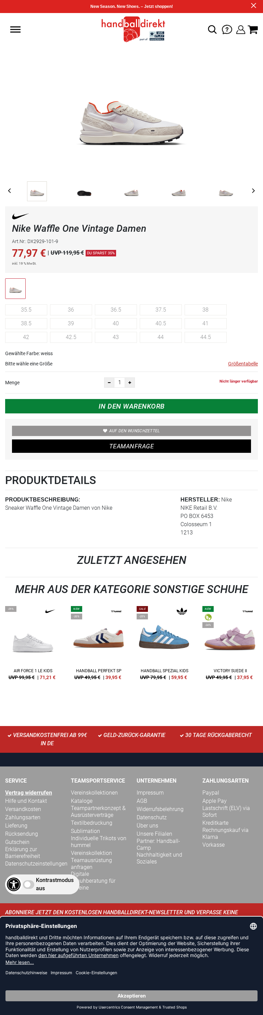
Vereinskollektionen (94, 792)
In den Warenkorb (132, 406)
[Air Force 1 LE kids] (33, 645)
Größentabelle (243, 363)
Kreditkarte (215, 823)
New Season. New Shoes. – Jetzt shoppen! (131, 6)
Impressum (150, 792)
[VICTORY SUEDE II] (230, 645)
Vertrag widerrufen (28, 792)
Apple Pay (214, 801)
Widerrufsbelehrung (160, 809)
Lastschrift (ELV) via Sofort (226, 811)
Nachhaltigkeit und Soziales (159, 858)
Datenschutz (152, 817)
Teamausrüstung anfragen (91, 863)
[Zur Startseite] (131, 29)
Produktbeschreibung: (42, 500)
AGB (142, 801)
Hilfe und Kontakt (26, 801)
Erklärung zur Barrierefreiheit (22, 852)
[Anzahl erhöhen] (130, 382)
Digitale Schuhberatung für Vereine (93, 881)
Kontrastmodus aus (55, 884)
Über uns (147, 825)
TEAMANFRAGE (131, 446)
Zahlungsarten (22, 817)
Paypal (210, 792)
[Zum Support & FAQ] (227, 29)
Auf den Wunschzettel (134, 430)
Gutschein (17, 842)
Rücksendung (21, 834)
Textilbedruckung (91, 823)
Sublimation (85, 831)
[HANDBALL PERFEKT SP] (98, 645)
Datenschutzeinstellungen (36, 863)
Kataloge (81, 801)
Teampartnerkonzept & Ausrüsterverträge (98, 811)
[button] (15, 29)
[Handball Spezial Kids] (164, 645)
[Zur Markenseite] (20, 217)
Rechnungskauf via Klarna (225, 833)
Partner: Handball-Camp (158, 844)
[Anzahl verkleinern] (109, 382)
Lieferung (16, 825)
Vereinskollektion (91, 853)
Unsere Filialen (154, 834)
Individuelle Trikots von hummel (98, 841)
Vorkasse (213, 845)
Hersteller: (200, 500)
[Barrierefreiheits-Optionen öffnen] (13, 884)
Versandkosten (23, 809)
